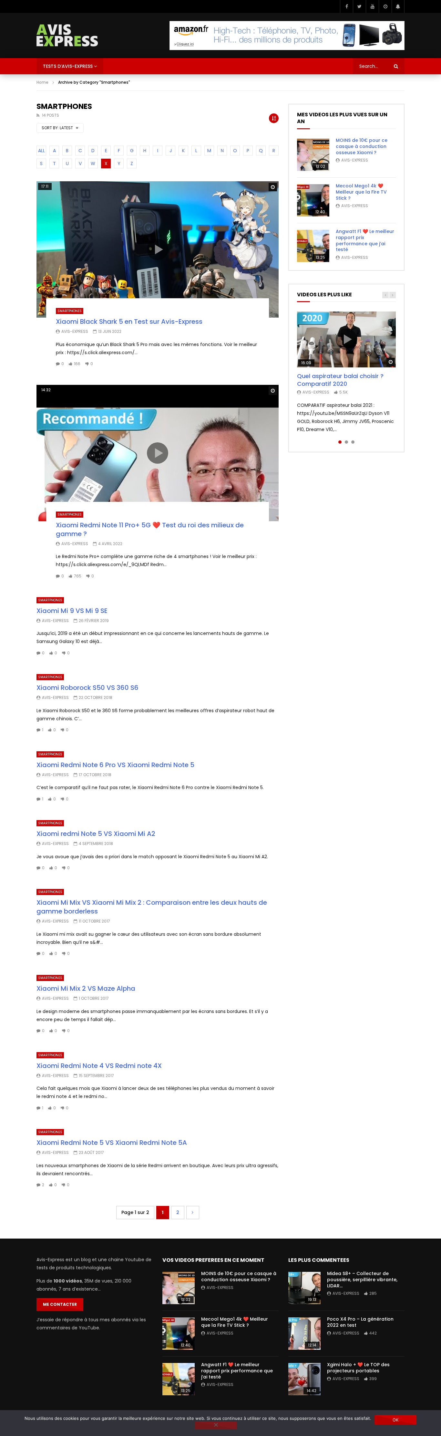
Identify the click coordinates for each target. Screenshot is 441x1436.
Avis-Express (74, 331)
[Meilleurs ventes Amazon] (287, 35)
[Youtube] (372, 6)
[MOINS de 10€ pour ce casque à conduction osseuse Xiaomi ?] (313, 155)
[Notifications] (398, 6)
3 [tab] (352, 442)
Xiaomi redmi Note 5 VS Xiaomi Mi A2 (95, 833)
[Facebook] (346, 6)
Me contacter (60, 1304)
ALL (41, 150)
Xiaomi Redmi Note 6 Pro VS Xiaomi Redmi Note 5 (115, 764)
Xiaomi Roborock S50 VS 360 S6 (87, 687)
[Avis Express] (67, 35)
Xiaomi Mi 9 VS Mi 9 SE (72, 610)
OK (396, 1419)
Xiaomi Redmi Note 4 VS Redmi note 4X (99, 1065)
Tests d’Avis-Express (68, 66)
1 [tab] (340, 442)
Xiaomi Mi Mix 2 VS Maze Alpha (85, 988)
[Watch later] (385, 6)
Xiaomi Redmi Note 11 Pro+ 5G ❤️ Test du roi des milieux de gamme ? (150, 529)
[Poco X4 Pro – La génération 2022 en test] (304, 1333)
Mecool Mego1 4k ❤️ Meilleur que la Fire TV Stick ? (361, 192)
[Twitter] (359, 6)
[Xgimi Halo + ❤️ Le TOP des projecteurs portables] (304, 1379)
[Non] (216, 1425)
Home (42, 82)
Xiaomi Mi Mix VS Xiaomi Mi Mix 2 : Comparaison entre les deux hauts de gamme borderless (151, 907)
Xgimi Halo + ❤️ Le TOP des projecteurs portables (358, 1367)
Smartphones (69, 311)
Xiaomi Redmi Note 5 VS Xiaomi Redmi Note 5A (111, 1142)
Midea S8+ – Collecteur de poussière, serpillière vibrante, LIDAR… (362, 1279)
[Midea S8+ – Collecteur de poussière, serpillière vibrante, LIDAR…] (304, 1288)
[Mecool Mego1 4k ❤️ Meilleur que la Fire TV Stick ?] (313, 200)
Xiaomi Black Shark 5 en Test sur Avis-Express (129, 321)
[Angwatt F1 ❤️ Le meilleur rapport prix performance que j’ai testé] (313, 246)
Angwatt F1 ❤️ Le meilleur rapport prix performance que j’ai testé (365, 240)
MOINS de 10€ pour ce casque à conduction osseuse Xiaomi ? (361, 146)
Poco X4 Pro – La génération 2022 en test (360, 1322)
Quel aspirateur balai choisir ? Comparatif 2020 (340, 380)
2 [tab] (346, 442)
